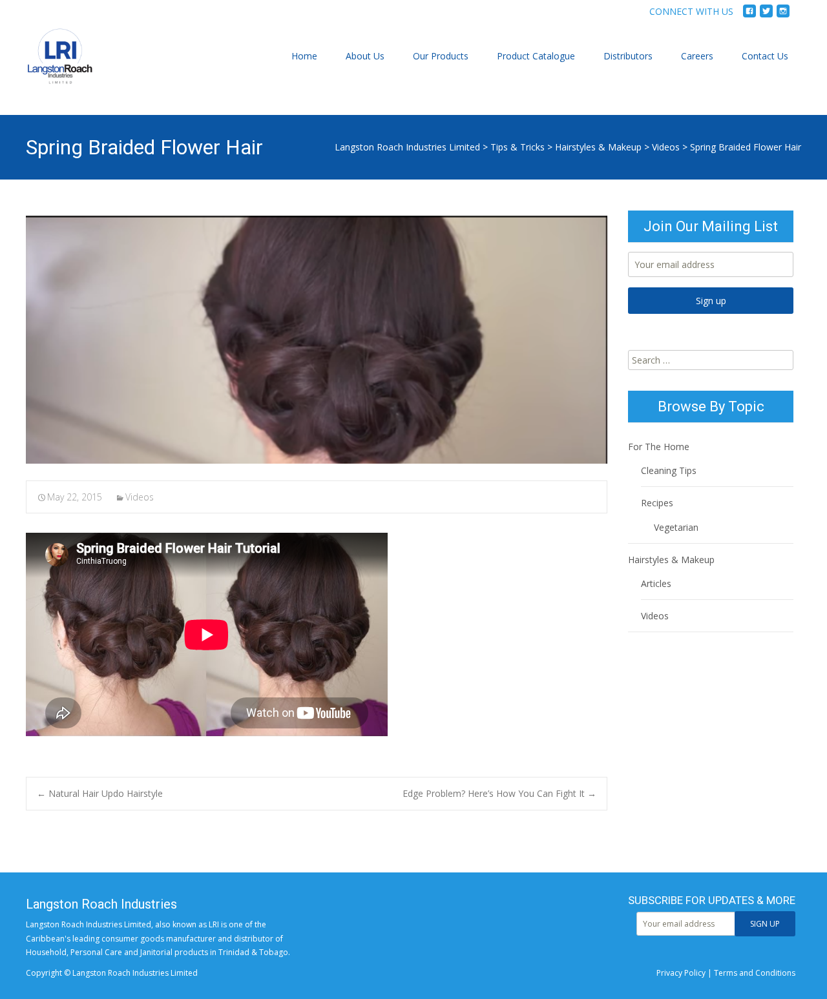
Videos (666, 147)
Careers (697, 56)
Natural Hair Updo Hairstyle (100, 793)
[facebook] (749, 16)
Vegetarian (676, 527)
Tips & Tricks (517, 147)
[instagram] (783, 16)
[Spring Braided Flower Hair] (316, 340)
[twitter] (766, 16)
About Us (365, 56)
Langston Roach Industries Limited (407, 147)
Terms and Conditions (754, 972)
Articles (656, 583)
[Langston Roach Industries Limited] (49, 69)
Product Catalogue (536, 56)
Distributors (628, 56)
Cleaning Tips (668, 470)
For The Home (658, 446)
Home (304, 56)
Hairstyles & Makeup (598, 147)
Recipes (657, 503)
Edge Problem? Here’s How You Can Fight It (499, 793)
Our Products (440, 56)
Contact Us (765, 56)
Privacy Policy (681, 972)
